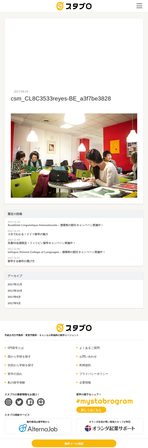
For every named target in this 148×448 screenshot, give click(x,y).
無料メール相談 (74, 443)
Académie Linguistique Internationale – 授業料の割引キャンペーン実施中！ (55, 225)
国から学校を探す (19, 356)
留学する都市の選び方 (21, 261)
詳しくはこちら (91, 410)
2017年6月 (14, 296)
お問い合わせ (88, 356)
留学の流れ (15, 373)
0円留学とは (16, 347)
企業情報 (85, 382)
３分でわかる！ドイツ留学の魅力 (28, 234)
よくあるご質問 (89, 347)
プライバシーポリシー (93, 373)
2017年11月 (15, 284)
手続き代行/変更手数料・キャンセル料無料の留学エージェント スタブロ (74, 6)
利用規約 (85, 365)
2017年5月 (14, 303)
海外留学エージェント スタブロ (74, 328)
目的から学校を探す (21, 365)
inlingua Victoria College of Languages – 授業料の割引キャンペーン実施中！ (56, 252)
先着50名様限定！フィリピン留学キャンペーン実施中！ (42, 243)
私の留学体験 (16, 382)
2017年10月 (15, 290)
